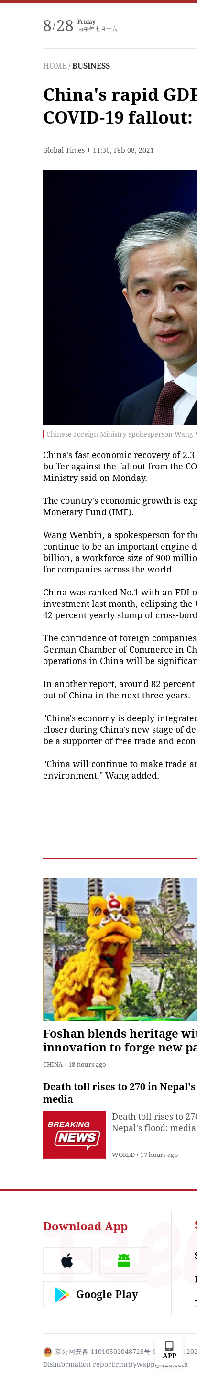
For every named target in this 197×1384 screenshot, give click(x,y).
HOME (55, 66)
